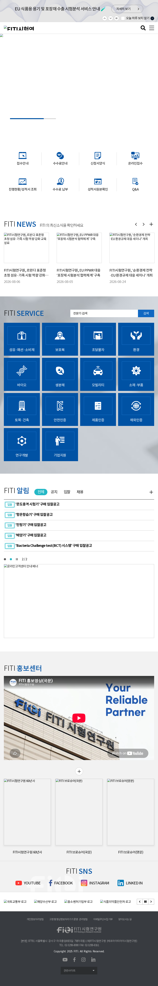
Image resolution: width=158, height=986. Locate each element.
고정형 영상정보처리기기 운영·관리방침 (68, 919)
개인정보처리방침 (35, 919)
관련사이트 (69, 970)
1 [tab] (5, 559)
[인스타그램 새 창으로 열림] (83, 959)
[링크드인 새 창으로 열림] (93, 959)
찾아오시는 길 (124, 919)
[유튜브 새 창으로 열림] (65, 960)
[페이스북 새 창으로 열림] (74, 959)
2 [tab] (11, 559)
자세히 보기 (136, 9)
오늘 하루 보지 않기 (137, 18)
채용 (80, 491)
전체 (41, 491)
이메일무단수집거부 (102, 919)
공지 (54, 491)
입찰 (67, 491)
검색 (146, 313)
